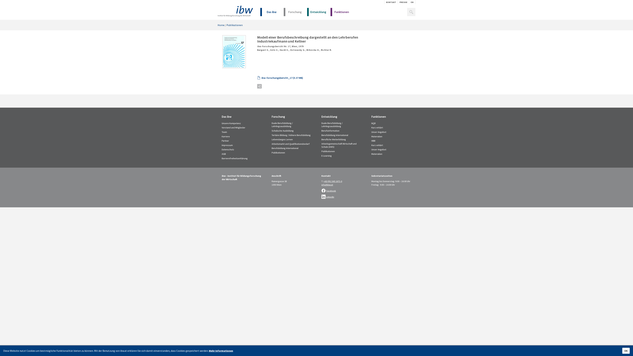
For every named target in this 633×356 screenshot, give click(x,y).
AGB (224, 153)
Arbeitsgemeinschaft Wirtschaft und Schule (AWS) (339, 145)
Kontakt (391, 2)
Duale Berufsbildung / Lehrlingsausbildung (282, 125)
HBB (373, 140)
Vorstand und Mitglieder (233, 127)
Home (221, 25)
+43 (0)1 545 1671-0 (333, 181)
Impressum (227, 145)
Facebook (331, 190)
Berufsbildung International (285, 148)
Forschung (295, 12)
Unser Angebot (378, 132)
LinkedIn (330, 196)
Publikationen (234, 25)
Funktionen (341, 12)
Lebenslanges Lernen (282, 139)
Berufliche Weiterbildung (333, 139)
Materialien (376, 136)
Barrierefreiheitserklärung (235, 158)
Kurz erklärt (377, 127)
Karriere (226, 136)
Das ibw (271, 12)
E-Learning (326, 155)
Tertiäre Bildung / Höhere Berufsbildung (291, 135)
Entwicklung (318, 12)
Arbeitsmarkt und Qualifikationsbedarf (291, 143)
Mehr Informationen (221, 350)
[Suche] (411, 12)
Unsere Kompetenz (231, 123)
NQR (373, 123)
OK (626, 350)
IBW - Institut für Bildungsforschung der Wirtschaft (235, 11)
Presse (403, 2)
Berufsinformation (330, 130)
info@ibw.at (327, 184)
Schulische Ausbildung (283, 130)
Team (224, 132)
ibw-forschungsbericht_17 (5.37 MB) (282, 77)
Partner (225, 140)
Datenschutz (228, 149)
